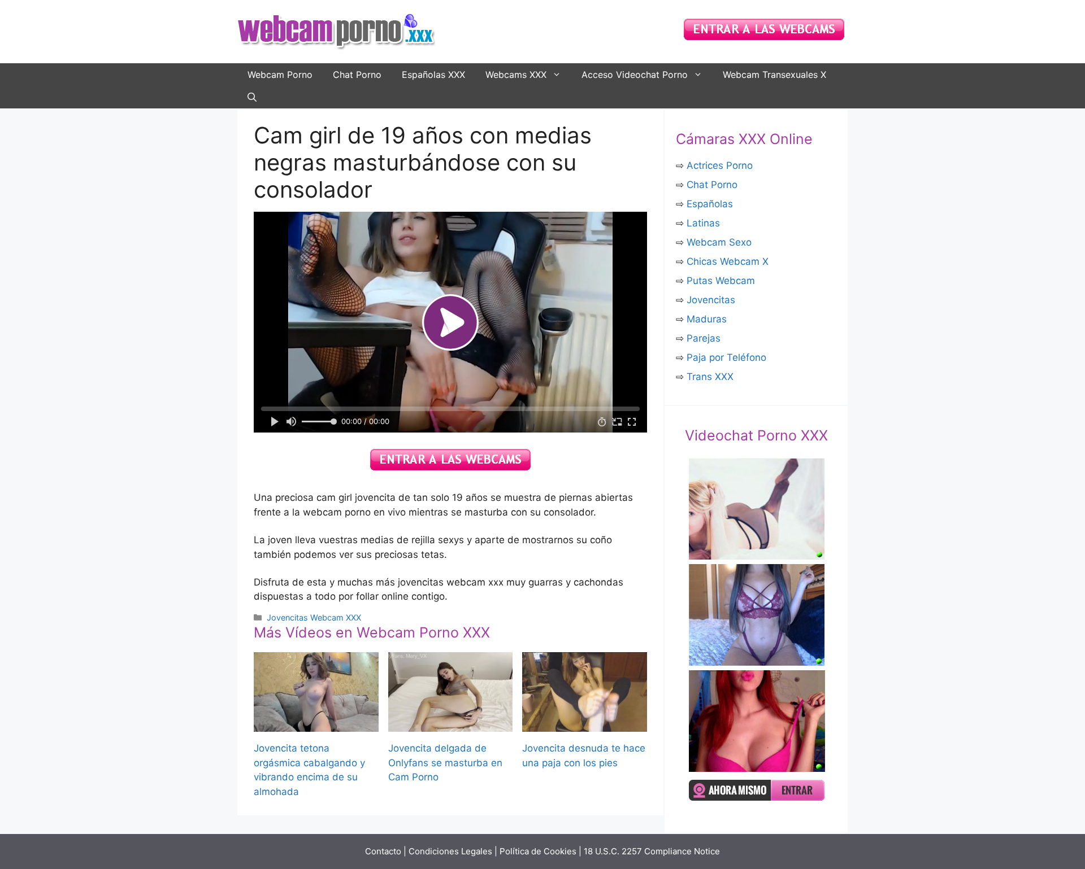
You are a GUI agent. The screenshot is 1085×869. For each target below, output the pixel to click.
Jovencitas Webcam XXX (314, 617)
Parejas (704, 338)
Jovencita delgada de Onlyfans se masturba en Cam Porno (445, 763)
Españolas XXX (433, 74)
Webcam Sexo (719, 242)
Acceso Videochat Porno (634, 74)
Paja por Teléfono (726, 357)
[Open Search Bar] (252, 97)
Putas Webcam (721, 280)
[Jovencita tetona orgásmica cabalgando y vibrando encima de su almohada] (316, 724)
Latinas (703, 223)
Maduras (707, 319)
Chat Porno (357, 74)
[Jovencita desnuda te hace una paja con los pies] (584, 724)
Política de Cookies (538, 851)
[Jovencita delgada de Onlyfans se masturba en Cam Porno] (450, 724)
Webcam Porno (280, 74)
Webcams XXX (515, 74)
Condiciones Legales (450, 851)
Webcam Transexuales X (774, 74)
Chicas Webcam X (728, 261)
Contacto (383, 851)
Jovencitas (711, 299)
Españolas (710, 203)
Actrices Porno (720, 165)
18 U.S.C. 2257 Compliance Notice (652, 851)
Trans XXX (710, 376)
